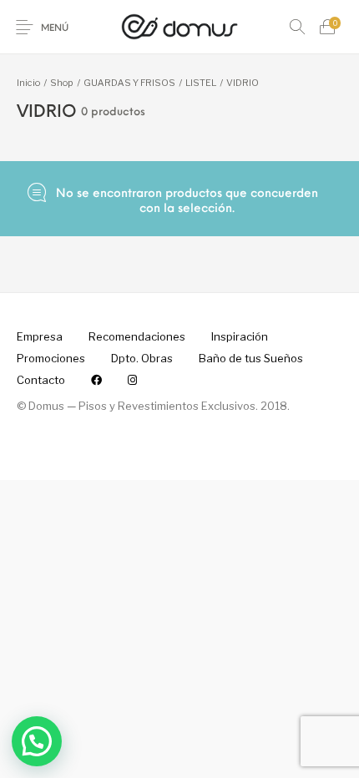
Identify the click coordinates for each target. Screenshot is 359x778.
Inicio (28, 82)
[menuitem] (39, 337)
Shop (61, 82)
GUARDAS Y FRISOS (129, 82)
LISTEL (200, 82)
